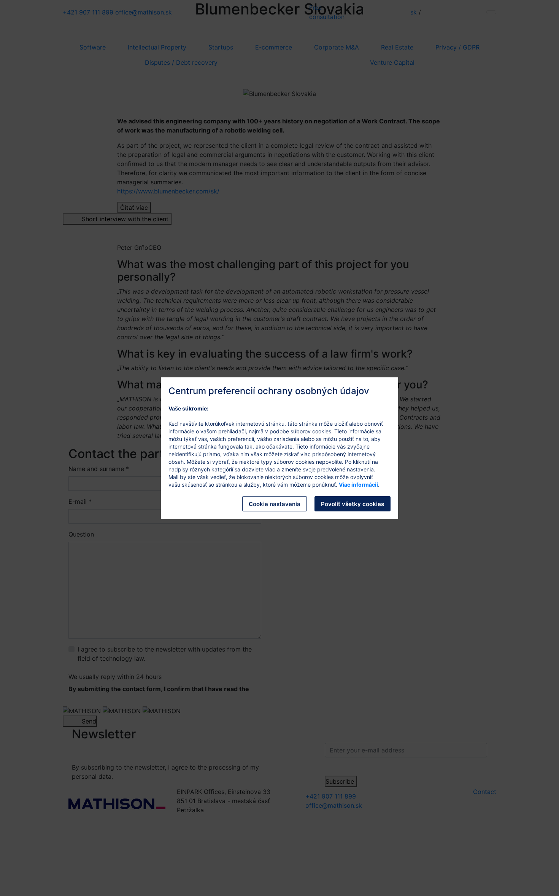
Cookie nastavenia (274, 504)
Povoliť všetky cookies (352, 504)
